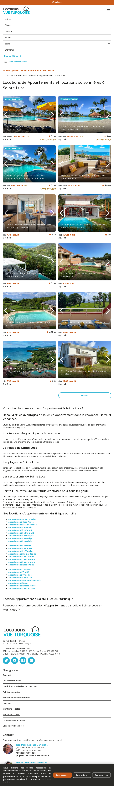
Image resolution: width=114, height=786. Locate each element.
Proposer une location (14, 720)
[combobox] (57, 31)
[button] (52, 115)
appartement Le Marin (19, 545)
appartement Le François (21, 535)
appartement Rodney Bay (21, 564)
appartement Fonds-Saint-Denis (24, 580)
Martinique (33, 75)
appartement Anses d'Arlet (22, 519)
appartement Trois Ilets (20, 575)
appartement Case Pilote (21, 522)
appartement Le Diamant (21, 533)
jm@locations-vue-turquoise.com (32, 755)
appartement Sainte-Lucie (21, 588)
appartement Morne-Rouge (22, 554)
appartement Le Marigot (20, 538)
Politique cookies (11, 692)
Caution (7, 703)
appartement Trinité (18, 572)
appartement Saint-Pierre (21, 556)
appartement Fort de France (22, 524)
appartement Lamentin (20, 527)
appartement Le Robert (20, 548)
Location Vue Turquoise (16, 75)
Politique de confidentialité (16, 697)
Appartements (46, 75)
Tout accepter (62, 775)
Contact (57, 2)
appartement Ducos (18, 583)
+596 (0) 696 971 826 (25, 753)
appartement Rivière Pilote (22, 585)
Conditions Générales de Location (20, 686)
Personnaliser (101, 775)
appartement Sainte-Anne (21, 559)
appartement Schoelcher (20, 541)
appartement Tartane (19, 569)
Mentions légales (11, 708)
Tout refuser (82, 775)
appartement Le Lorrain (20, 577)
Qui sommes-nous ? (13, 680)
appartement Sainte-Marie (21, 562)
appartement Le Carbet (20, 530)
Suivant (85, 395)
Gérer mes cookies (11, 714)
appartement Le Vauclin (20, 551)
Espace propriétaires (13, 725)
